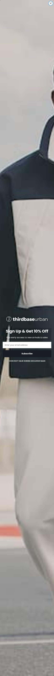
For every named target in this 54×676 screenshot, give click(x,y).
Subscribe (27, 353)
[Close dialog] (50, 3)
